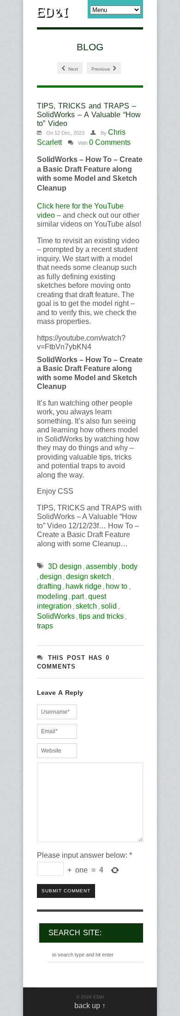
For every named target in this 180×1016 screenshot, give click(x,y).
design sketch (88, 576)
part (78, 596)
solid (109, 606)
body (129, 566)
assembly (101, 566)
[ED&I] (53, 13)
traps (45, 626)
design (51, 576)
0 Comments (110, 142)
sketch (86, 606)
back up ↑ (90, 1006)
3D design (65, 566)
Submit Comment (66, 890)
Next (72, 69)
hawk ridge (84, 586)
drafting (49, 586)
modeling (52, 596)
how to (116, 586)
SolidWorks (56, 616)
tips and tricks (101, 616)
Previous (101, 69)
